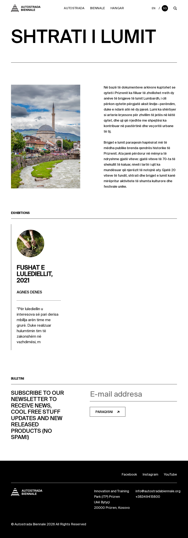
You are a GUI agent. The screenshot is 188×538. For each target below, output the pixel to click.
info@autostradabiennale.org (157, 491)
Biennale (97, 8)
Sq (165, 8)
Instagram (150, 474)
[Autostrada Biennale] (25, 10)
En (153, 8)
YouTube (170, 474)
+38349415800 (147, 496)
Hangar (117, 8)
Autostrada (74, 8)
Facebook (129, 474)
